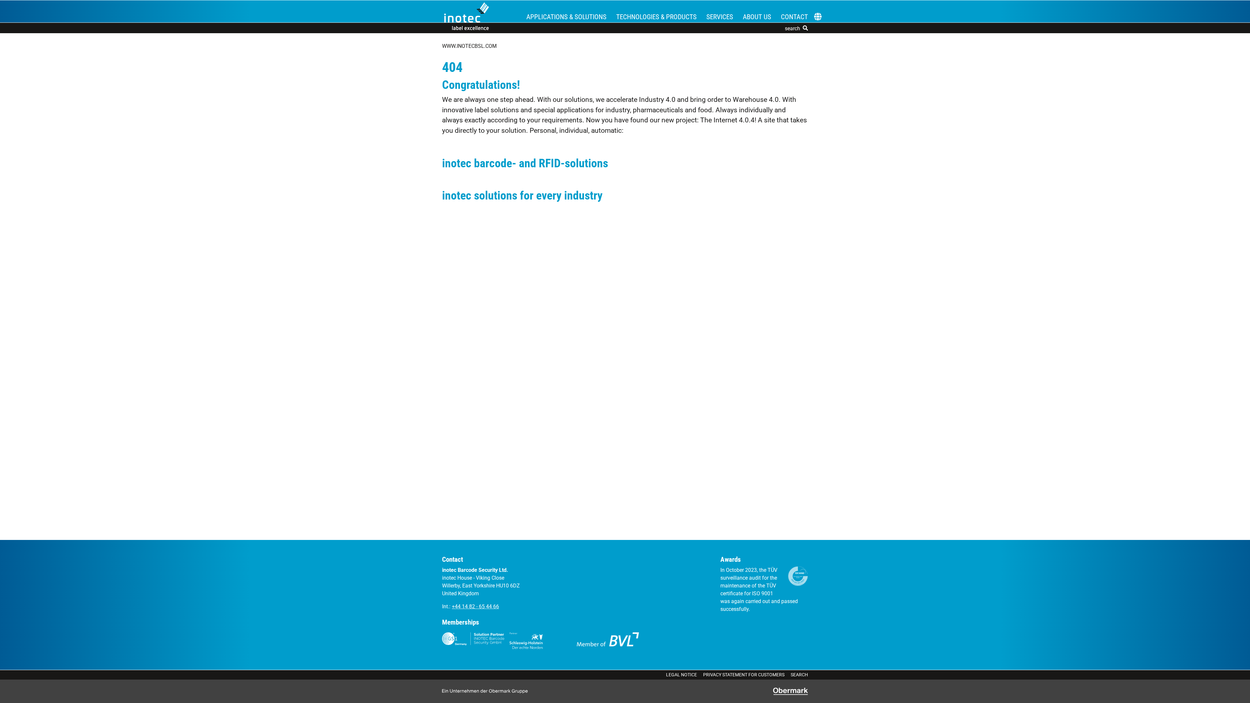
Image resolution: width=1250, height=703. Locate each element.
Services (719, 17)
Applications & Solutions (566, 17)
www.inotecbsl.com (469, 46)
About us (757, 17)
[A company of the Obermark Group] (790, 691)
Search (799, 674)
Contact (794, 17)
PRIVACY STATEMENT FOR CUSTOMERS (744, 674)
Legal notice (681, 674)
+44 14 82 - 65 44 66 (475, 606)
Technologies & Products (656, 17)
